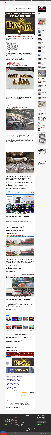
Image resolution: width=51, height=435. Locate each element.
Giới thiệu (39, 0)
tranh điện (40, 161)
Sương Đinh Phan (23, 10)
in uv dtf (42, 160)
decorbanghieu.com (12, 62)
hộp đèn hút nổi (42, 153)
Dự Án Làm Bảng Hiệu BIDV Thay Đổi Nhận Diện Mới (43, 51)
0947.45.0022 (3, 433)
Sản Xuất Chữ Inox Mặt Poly (12, 390)
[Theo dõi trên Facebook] (5, 423)
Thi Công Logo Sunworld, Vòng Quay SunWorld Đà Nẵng (43, 67)
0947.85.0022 (42, 15)
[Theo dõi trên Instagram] (31, 0)
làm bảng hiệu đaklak (41, 163)
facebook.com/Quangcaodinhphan (14, 63)
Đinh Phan (14, 0)
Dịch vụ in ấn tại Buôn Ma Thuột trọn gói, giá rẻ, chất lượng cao (43, 86)
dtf (38, 161)
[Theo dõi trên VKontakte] (13, 423)
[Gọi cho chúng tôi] (33, 0)
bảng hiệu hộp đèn (40, 149)
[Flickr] (36, 0)
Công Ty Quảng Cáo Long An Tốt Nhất (21, 36)
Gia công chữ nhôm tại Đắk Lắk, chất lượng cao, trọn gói (43, 81)
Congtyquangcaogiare (9, 44)
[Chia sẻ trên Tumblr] (24, 395)
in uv (26, 423)
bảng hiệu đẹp (40, 154)
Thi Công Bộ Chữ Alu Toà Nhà (12, 377)
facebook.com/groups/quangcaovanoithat (14, 64)
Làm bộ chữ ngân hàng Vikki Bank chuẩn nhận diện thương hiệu (43, 43)
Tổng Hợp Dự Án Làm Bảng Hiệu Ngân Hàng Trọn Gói (43, 39)
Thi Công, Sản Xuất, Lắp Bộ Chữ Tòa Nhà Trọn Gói (43, 63)
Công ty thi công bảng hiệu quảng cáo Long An (12, 46)
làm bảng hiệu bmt (42, 162)
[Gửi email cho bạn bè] (18, 395)
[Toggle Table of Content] (18, 41)
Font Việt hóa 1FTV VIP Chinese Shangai (21, 417)
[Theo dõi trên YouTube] (12, 423)
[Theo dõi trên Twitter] (32, 0)
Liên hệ (42, 0)
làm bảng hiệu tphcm (41, 150)
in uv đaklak (41, 164)
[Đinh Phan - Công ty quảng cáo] (8, 2)
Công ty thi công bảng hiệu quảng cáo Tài (12, 49)
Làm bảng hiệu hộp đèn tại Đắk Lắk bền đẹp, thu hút (43, 93)
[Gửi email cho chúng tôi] (7, 423)
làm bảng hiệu (28, 93)
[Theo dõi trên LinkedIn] (11, 423)
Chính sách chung (10, 432)
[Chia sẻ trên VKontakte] (21, 395)
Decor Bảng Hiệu (8, 42)
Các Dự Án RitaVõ (43, 46)
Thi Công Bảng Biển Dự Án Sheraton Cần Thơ (43, 59)
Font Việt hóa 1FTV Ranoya (20, 422)
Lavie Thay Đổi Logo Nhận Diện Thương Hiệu (43, 35)
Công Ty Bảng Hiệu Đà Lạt (11, 381)
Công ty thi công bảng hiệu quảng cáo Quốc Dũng (13, 47)
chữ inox (40, 152)
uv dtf (44, 160)
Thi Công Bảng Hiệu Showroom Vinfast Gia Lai (15, 384)
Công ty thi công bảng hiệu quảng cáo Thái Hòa (12, 45)
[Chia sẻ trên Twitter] (17, 395)
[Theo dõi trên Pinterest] (9, 423)
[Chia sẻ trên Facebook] (15, 395)
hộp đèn (45, 149)
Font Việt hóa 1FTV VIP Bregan (20, 424)
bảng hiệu (42, 155)
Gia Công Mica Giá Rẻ (10, 388)
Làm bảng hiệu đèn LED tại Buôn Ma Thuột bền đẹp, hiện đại (43, 97)
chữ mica (39, 155)
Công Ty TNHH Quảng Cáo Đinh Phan (11, 43)
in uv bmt (31, 429)
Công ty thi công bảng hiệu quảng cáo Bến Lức (12, 48)
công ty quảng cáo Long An (20, 38)
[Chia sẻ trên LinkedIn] (23, 395)
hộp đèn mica (44, 154)
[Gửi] (45, 3)
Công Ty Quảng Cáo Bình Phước (12, 383)
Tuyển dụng (45, 0)
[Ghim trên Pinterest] (20, 395)
